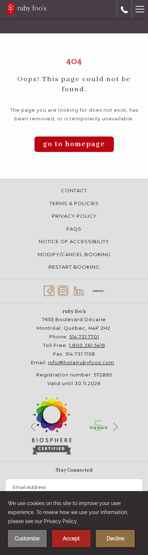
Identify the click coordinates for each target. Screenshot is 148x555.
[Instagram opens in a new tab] (63, 290)
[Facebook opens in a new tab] (49, 290)
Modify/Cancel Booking (74, 254)
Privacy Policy (74, 216)
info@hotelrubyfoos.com (81, 362)
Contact (74, 190)
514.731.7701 (84, 336)
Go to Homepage (74, 144)
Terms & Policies (74, 203)
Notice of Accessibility (74, 241)
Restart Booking (74, 267)
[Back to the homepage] (26, 9)
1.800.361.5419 (87, 345)
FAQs (74, 229)
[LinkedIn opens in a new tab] (78, 290)
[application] (74, 523)
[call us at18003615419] (124, 9)
